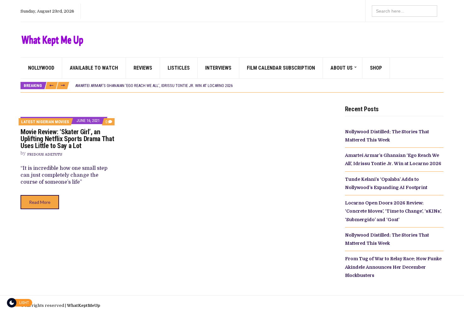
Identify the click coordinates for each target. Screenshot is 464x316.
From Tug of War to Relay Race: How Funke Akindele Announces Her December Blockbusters (393, 267)
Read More (40, 202)
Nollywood (41, 68)
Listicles (179, 68)
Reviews (143, 68)
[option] (259, 85)
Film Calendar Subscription (281, 68)
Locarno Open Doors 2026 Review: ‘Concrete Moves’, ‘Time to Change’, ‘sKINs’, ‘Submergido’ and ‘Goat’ (393, 211)
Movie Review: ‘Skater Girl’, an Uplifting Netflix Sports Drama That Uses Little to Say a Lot (67, 139)
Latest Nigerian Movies (45, 121)
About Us (341, 68)
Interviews (218, 68)
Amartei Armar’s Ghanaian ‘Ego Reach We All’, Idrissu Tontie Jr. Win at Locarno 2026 (154, 85)
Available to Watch (94, 68)
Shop (376, 68)
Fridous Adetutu (44, 154)
